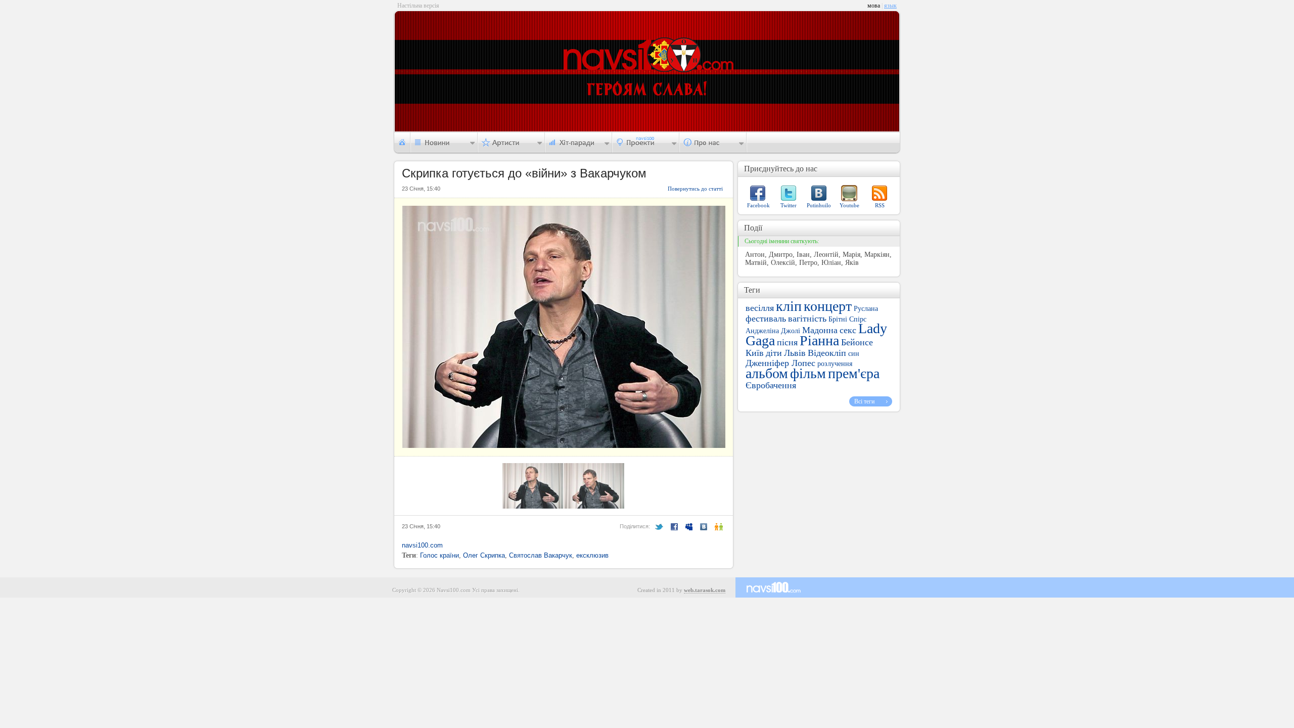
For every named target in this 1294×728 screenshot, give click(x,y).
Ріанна (819, 340)
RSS (880, 205)
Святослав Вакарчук (540, 555)
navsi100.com (422, 545)
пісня (787, 342)
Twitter (788, 205)
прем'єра (854, 373)
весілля (760, 308)
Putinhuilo (819, 205)
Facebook (758, 205)
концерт (828, 306)
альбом (767, 373)
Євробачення (771, 385)
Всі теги (864, 401)
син (853, 353)
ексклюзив (592, 555)
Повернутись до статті (695, 189)
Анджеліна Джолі (773, 331)
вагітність (807, 318)
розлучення (834, 364)
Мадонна (820, 330)
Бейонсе (857, 342)
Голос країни (439, 555)
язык (890, 5)
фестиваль (766, 318)
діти (774, 353)
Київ (755, 353)
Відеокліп (827, 353)
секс (848, 330)
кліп (789, 306)
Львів (795, 353)
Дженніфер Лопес (780, 363)
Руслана (866, 308)
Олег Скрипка (484, 555)
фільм (808, 373)
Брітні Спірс (847, 319)
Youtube (849, 205)
